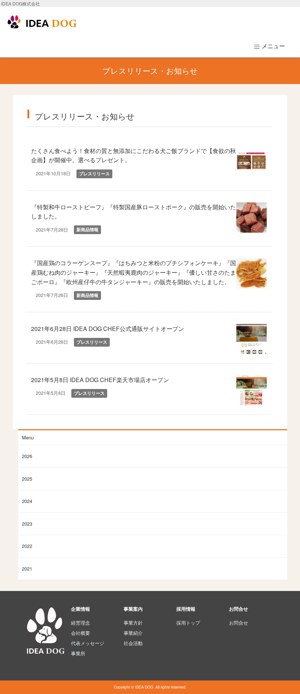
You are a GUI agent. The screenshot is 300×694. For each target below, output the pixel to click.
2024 (27, 500)
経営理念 (80, 622)
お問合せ (238, 622)
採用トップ (188, 622)
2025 (27, 478)
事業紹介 (133, 632)
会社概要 (80, 632)
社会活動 (133, 643)
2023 (27, 523)
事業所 (78, 653)
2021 (27, 568)
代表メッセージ (87, 643)
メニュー (272, 46)
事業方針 (133, 622)
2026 (27, 456)
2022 (27, 545)
